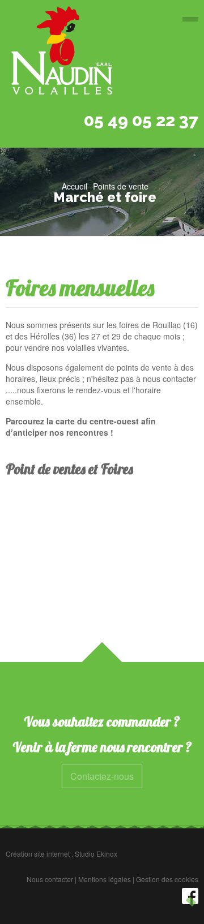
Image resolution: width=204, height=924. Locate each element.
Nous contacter (50, 879)
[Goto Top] (191, 901)
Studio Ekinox (96, 853)
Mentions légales (104, 879)
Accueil (74, 186)
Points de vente (120, 186)
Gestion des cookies (167, 879)
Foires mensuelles (80, 288)
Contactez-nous (102, 776)
